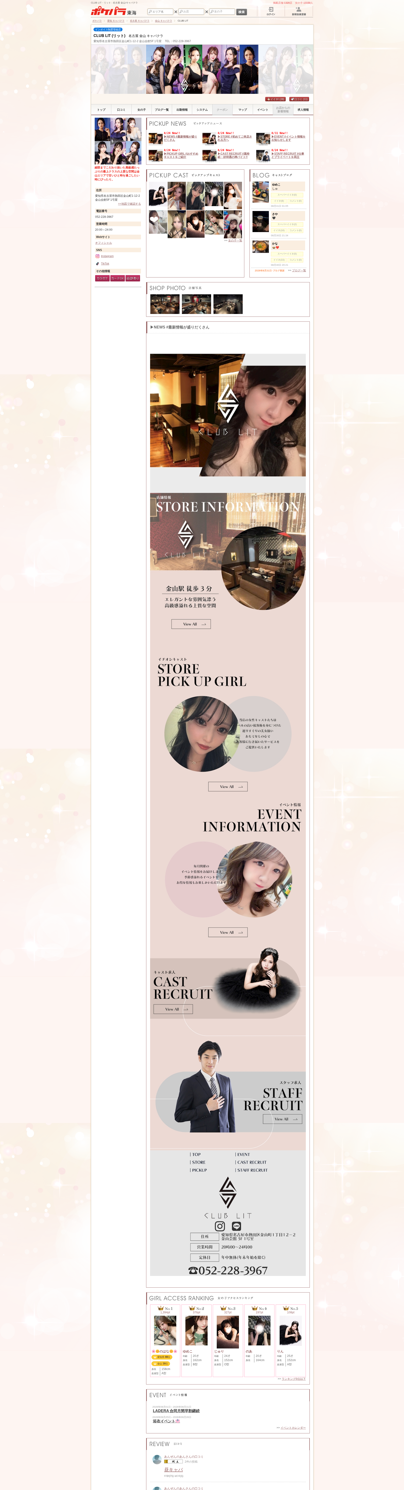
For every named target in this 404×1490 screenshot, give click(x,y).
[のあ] (214, 196)
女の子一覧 (235, 240)
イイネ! (277, 99)
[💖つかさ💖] (177, 196)
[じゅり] (195, 224)
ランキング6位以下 (294, 1379)
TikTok (105, 263)
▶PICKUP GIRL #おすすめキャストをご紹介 (181, 155)
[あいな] (233, 196)
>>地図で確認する (129, 203)
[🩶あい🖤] (233, 224)
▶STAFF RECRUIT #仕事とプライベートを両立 (287, 155)
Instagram (107, 256)
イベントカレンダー (293, 1427)
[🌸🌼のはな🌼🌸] (214, 224)
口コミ (301, 99)
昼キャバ (173, 1469)
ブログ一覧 (299, 270)
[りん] (158, 196)
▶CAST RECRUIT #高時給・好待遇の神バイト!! (233, 155)
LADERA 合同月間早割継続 (176, 1411)
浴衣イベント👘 (166, 1421)
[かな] (177, 224)
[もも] (195, 196)
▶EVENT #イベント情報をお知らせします (288, 138)
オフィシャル (103, 242)
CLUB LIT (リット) (109, 36)
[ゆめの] (158, 224)
